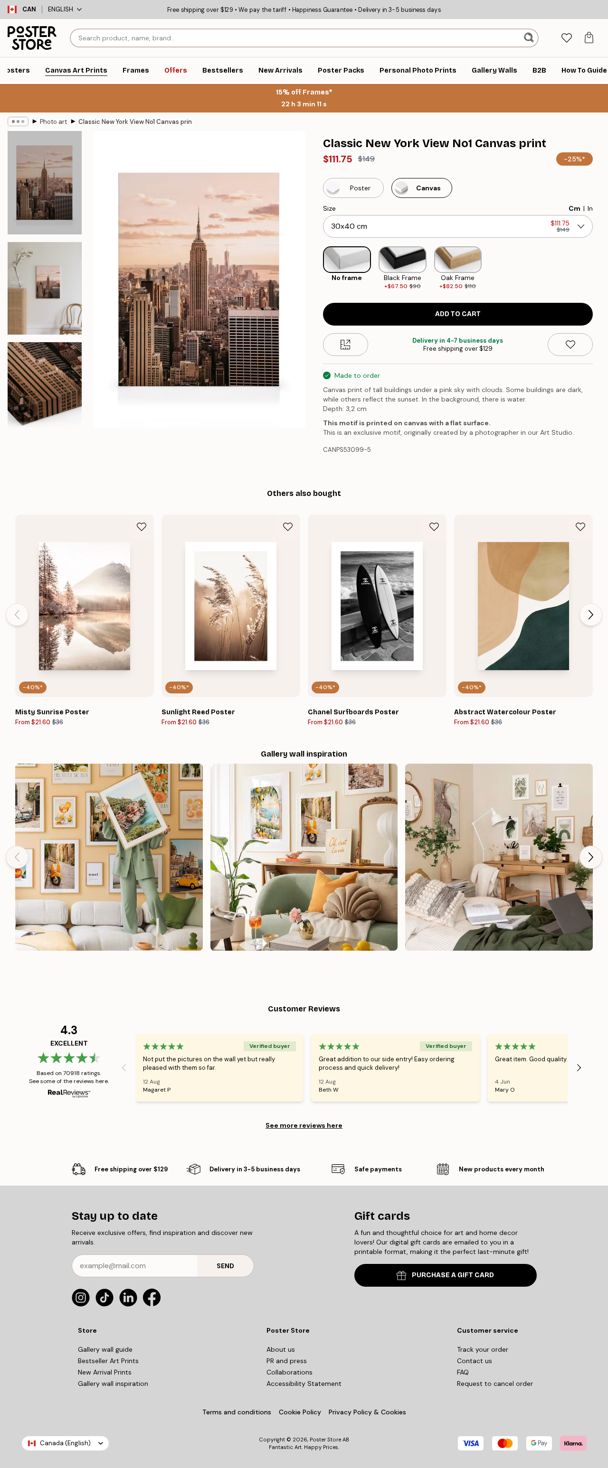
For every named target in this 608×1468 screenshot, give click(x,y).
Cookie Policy (300, 1412)
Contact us (474, 1360)
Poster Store (325, 1439)
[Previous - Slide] (315, 268)
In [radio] (590, 208)
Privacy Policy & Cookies (367, 1412)
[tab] (566, 38)
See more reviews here (304, 1125)
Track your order (482, 1349)
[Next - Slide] (600, 268)
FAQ (463, 1372)
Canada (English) (65, 1443)
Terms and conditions (236, 1412)
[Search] (530, 37)
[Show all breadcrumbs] (18, 121)
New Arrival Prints (105, 1372)
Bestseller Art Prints (108, 1360)
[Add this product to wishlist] (570, 344)
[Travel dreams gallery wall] (109, 857)
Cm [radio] (574, 208)
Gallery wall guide (105, 1349)
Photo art (53, 122)
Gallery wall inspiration (113, 1383)
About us (280, 1349)
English (60, 9)
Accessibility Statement (304, 1383)
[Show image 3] (45, 394)
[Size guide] (345, 344)
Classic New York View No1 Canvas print (135, 122)
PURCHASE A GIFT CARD (453, 1275)
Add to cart (458, 314)
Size (329, 208)
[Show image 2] (45, 288)
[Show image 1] (45, 182)
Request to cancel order (495, 1383)
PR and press (286, 1360)
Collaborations (289, 1372)
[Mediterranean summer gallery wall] (304, 857)
